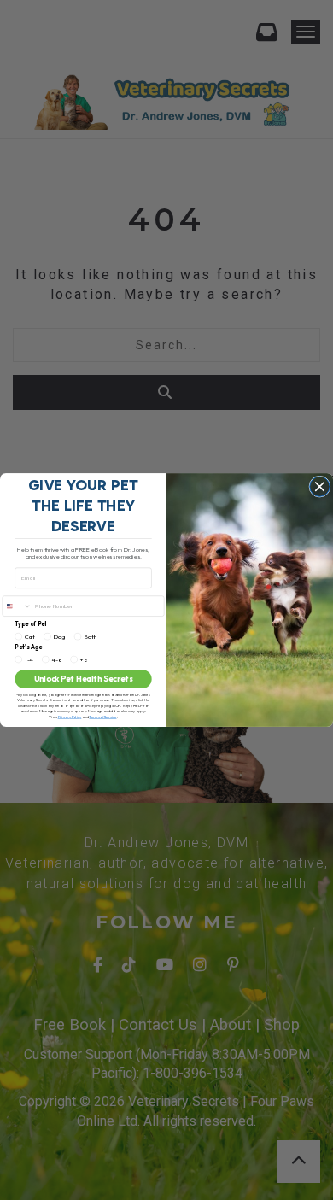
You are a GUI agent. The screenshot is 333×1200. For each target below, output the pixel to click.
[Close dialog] (320, 486)
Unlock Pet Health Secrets (83, 679)
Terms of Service (102, 716)
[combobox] (17, 606)
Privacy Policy (70, 716)
